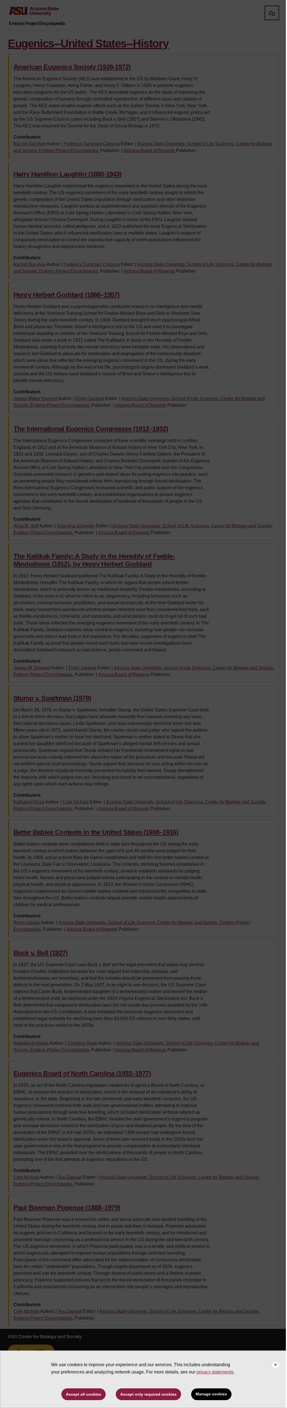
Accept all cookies (83, 1394)
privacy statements (214, 1372)
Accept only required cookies (148, 1394)
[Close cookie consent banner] (275, 1365)
